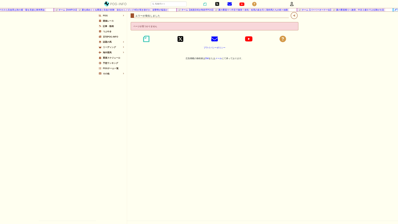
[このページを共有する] (294, 15)
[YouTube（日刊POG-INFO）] (241, 4)
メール (218, 58)
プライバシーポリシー (214, 47)
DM (207, 58)
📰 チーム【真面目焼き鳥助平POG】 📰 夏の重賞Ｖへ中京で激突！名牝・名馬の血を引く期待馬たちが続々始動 (231, 9)
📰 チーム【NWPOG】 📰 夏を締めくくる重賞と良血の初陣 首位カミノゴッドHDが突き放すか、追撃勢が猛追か (109, 9)
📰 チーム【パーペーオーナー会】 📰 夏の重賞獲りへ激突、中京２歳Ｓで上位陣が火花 (339, 9)
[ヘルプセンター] (254, 4)
